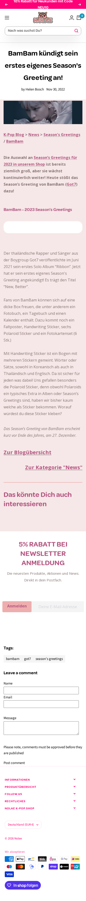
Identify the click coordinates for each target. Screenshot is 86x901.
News (33, 134)
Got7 (71, 184)
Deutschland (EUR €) (21, 824)
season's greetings (49, 658)
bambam (12, 658)
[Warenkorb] (78, 17)
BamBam (14, 141)
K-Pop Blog (14, 134)
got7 (27, 658)
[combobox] (40, 31)
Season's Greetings (61, 134)
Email (8, 697)
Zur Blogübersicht (27, 452)
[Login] (71, 17)
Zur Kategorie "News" (53, 467)
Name (8, 683)
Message (10, 718)
